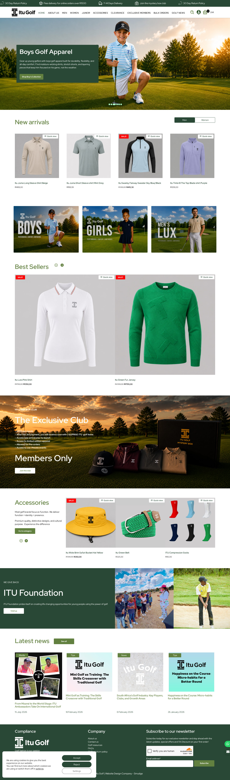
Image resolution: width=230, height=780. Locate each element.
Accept (76, 757)
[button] (56, 266)
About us (92, 738)
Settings (77, 771)
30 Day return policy (97, 751)
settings (39, 768)
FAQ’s (91, 748)
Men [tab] (184, 120)
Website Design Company (118, 773)
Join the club (25, 470)
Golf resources (95, 745)
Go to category (25, 531)
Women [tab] (205, 120)
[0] (205, 11)
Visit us (14, 611)
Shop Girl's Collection (31, 77)
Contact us (93, 741)
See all (64, 641)
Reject (77, 764)
